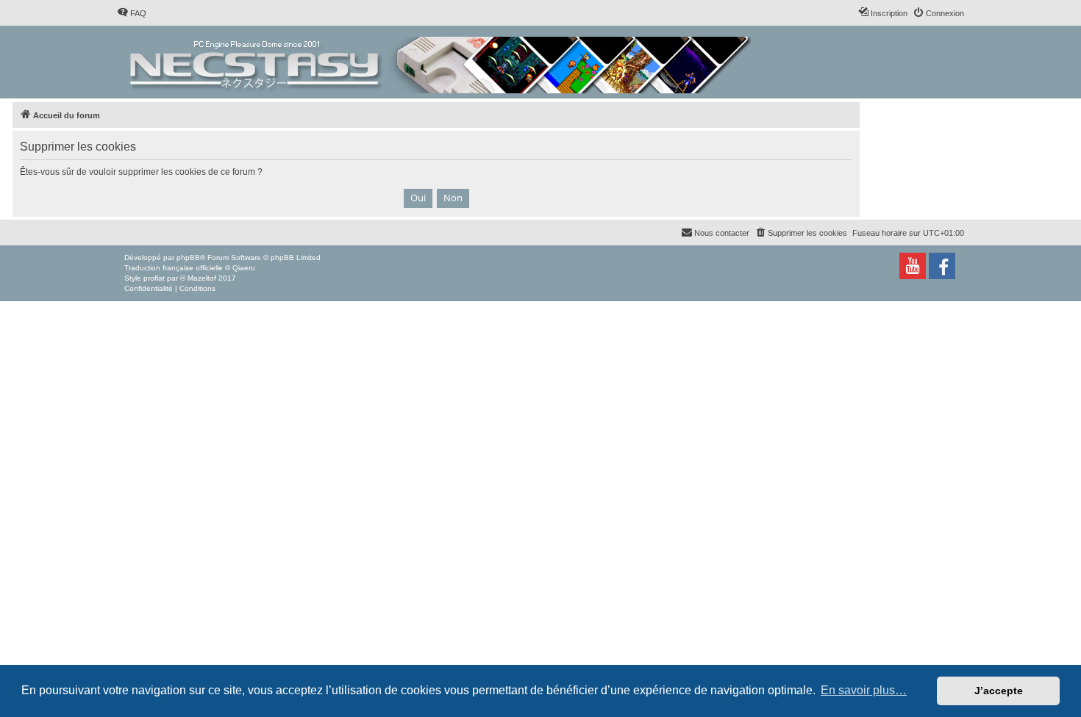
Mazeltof (202, 278)
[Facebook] (942, 266)
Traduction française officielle (173, 268)
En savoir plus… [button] (864, 690)
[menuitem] (131, 13)
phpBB (188, 257)
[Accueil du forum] (441, 62)
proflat (154, 278)
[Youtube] (912, 266)
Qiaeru (243, 268)
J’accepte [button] (998, 690)
